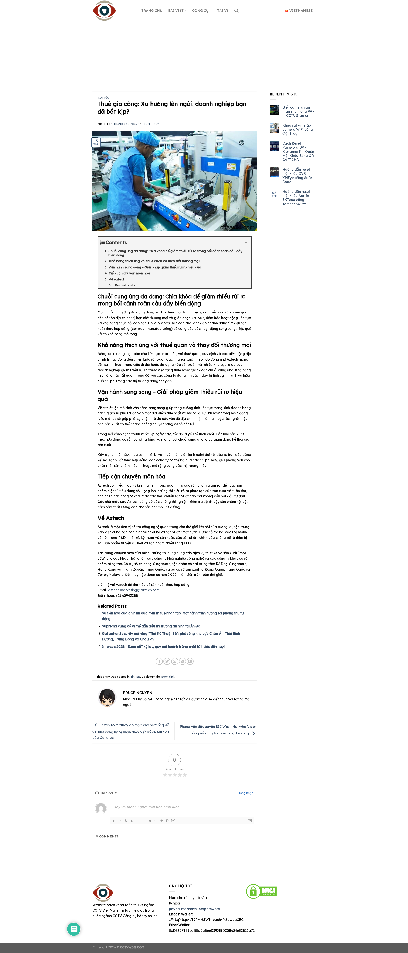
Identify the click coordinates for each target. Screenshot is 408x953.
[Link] (162, 820)
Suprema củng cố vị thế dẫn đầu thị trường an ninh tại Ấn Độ (151, 626)
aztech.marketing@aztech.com (133, 590)
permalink (168, 676)
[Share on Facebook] (159, 661)
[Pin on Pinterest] (182, 661)
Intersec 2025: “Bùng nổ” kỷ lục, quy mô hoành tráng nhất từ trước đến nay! (163, 646)
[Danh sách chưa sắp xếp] (144, 820)
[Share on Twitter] (166, 661)
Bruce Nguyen (152, 124)
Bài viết (176, 11)
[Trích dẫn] (150, 820)
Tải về (223, 11)
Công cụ (200, 11)
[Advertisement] (204, 53)
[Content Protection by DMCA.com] (261, 891)
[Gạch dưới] (126, 820)
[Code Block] (156, 820)
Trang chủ (152, 11)
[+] (173, 820)
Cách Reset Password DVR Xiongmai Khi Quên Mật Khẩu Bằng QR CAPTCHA (298, 151)
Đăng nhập (245, 793)
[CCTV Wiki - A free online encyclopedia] (113, 10)
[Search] (236, 10)
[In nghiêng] (120, 820)
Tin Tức (103, 97)
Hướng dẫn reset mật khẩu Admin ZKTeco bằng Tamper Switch (296, 198)
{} (167, 820)
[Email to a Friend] (174, 661)
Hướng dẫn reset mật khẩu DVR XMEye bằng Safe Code (297, 175)
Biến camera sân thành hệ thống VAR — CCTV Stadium (298, 111)
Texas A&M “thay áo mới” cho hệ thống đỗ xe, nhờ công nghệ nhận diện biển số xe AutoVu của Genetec (130, 731)
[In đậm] (114, 820)
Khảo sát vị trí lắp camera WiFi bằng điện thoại (297, 129)
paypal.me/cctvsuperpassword (194, 909)
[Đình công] (132, 820)
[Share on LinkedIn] (190, 661)
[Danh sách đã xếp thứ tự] (138, 820)
